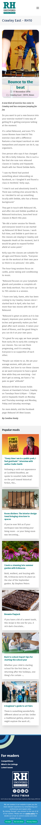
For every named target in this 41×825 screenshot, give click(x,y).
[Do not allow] (38, 813)
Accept (8, 821)
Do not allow (18, 821)
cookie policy (30, 813)
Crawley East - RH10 (19, 95)
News (31, 95)
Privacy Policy (26, 818)
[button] (37, 8)
